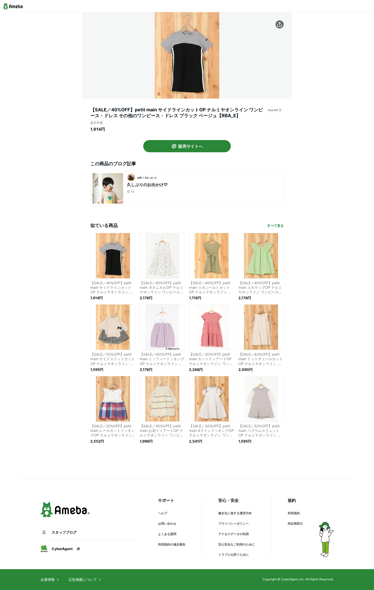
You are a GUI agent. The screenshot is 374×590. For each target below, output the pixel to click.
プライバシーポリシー (233, 523)
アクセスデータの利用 (233, 534)
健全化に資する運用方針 (235, 513)
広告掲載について (82, 579)
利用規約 (294, 513)
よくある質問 (167, 534)
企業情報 (47, 579)
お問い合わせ (167, 523)
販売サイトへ (190, 146)
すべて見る (275, 225)
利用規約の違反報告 (171, 544)
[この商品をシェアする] (280, 24)
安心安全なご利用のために (236, 544)
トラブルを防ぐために (233, 554)
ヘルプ (162, 513)
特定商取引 (295, 523)
